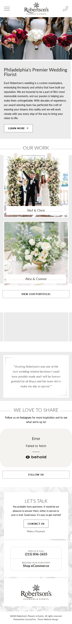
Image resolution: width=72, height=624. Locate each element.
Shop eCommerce (36, 564)
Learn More (16, 128)
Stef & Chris (36, 210)
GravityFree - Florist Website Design (41, 619)
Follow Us (36, 474)
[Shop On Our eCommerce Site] (36, 592)
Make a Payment (36, 531)
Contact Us (36, 523)
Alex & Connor (36, 278)
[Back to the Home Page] (36, 9)
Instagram (25, 417)
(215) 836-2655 (36, 552)
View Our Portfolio (36, 294)
